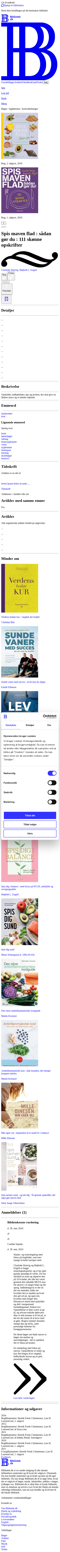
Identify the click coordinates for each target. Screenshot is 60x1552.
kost (3, 416)
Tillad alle (30, 815)
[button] (30, 1418)
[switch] (52, 782)
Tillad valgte (30, 824)
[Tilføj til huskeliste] (6, 299)
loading (5, 282)
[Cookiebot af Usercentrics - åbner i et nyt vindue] (43, 717)
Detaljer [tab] (30, 725)
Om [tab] (49, 725)
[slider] (30, 166)
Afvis (30, 833)
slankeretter (6, 413)
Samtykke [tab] (11, 725)
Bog (4, 275)
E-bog (11, 273)
